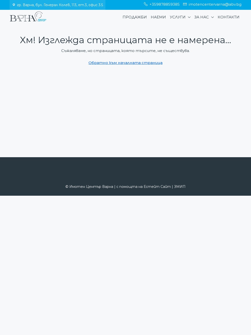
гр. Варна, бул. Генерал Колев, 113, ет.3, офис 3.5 (60, 5)
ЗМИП (180, 186)
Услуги (178, 17)
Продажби (135, 17)
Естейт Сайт (157, 186)
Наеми (158, 17)
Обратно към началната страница (125, 62)
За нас (201, 17)
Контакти (228, 17)
